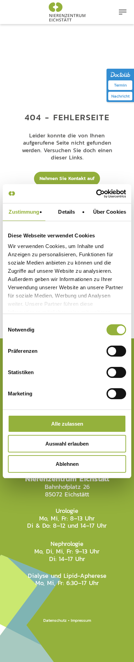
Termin (120, 85)
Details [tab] (66, 212)
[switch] (116, 351)
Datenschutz (55, 620)
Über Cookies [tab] (109, 212)
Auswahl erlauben (67, 444)
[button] (122, 12)
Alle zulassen (67, 424)
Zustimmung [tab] (24, 212)
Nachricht (120, 96)
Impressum (81, 620)
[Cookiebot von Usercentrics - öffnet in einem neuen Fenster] (96, 193)
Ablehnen (67, 464)
